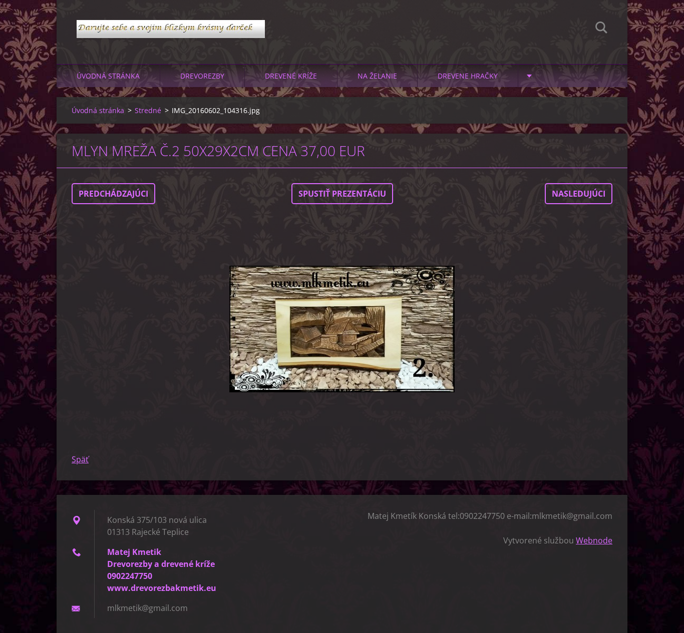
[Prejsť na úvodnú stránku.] (171, 22)
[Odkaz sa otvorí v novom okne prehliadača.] (342, 328)
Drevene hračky (468, 76)
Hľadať (601, 29)
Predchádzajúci (113, 193)
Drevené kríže (291, 76)
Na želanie (377, 76)
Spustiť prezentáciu (342, 193)
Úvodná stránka (108, 76)
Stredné (148, 110)
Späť (80, 459)
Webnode (594, 540)
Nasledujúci (578, 193)
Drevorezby (202, 76)
